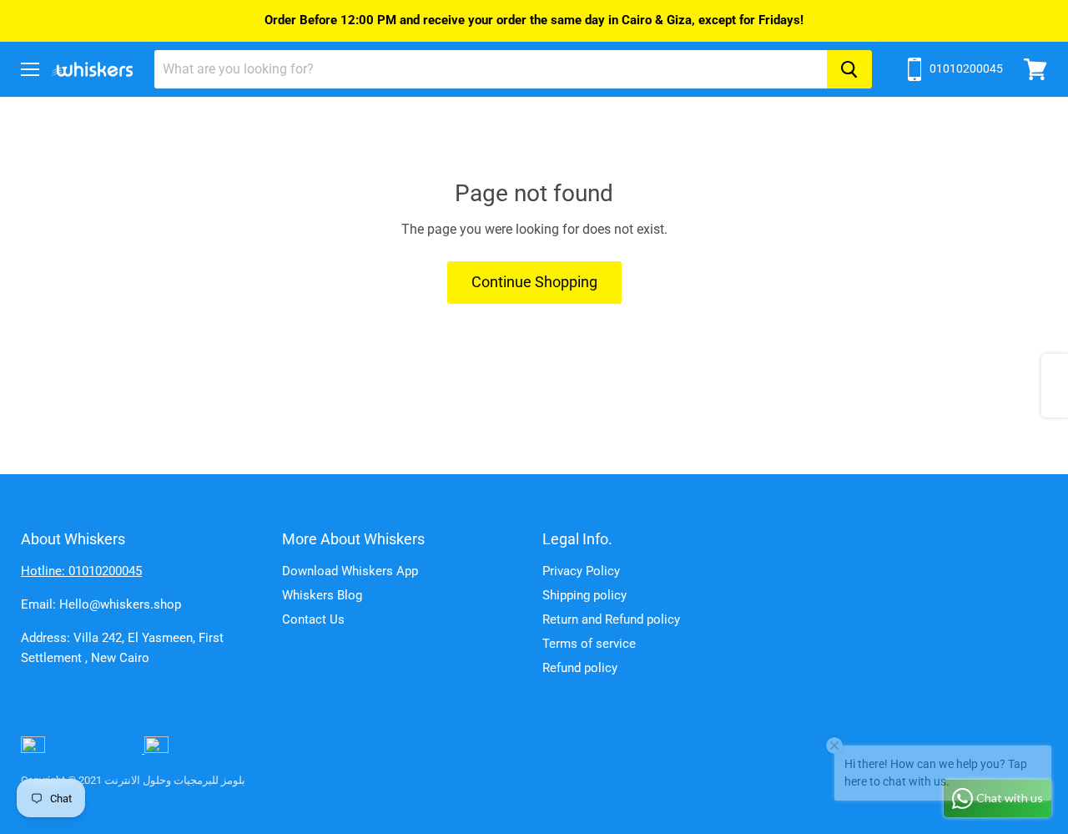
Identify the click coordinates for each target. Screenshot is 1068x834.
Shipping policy (584, 595)
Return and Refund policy (611, 619)
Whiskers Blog (322, 595)
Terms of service (589, 643)
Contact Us (313, 619)
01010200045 (966, 68)
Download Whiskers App (350, 571)
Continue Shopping (534, 282)
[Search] (849, 69)
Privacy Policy (581, 571)
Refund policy (579, 667)
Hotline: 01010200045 (81, 571)
